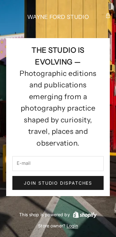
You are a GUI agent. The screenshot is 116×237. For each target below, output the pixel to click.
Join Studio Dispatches (58, 183)
